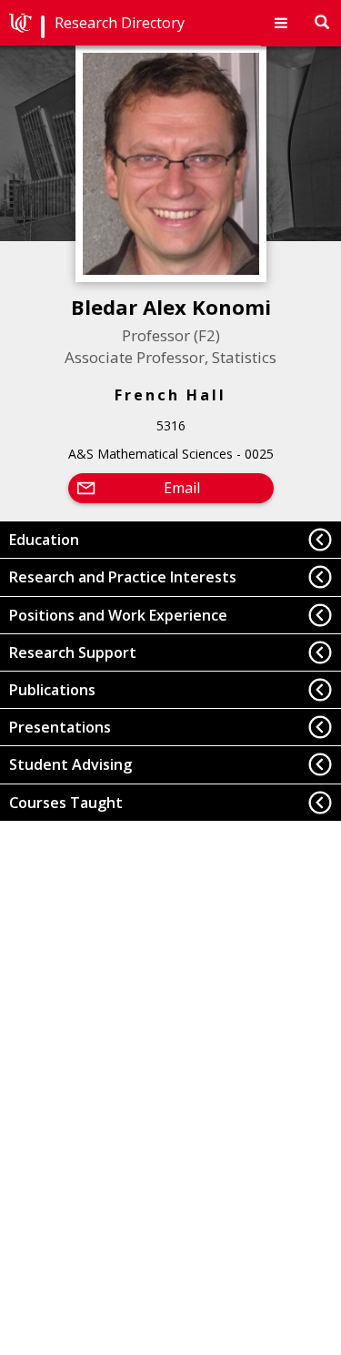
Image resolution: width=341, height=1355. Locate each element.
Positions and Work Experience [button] (118, 615)
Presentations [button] (60, 727)
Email (182, 488)
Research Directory (120, 23)
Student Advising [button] (70, 764)
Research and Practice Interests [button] (122, 577)
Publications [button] (52, 690)
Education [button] (44, 540)
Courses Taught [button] (66, 803)
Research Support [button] (72, 652)
